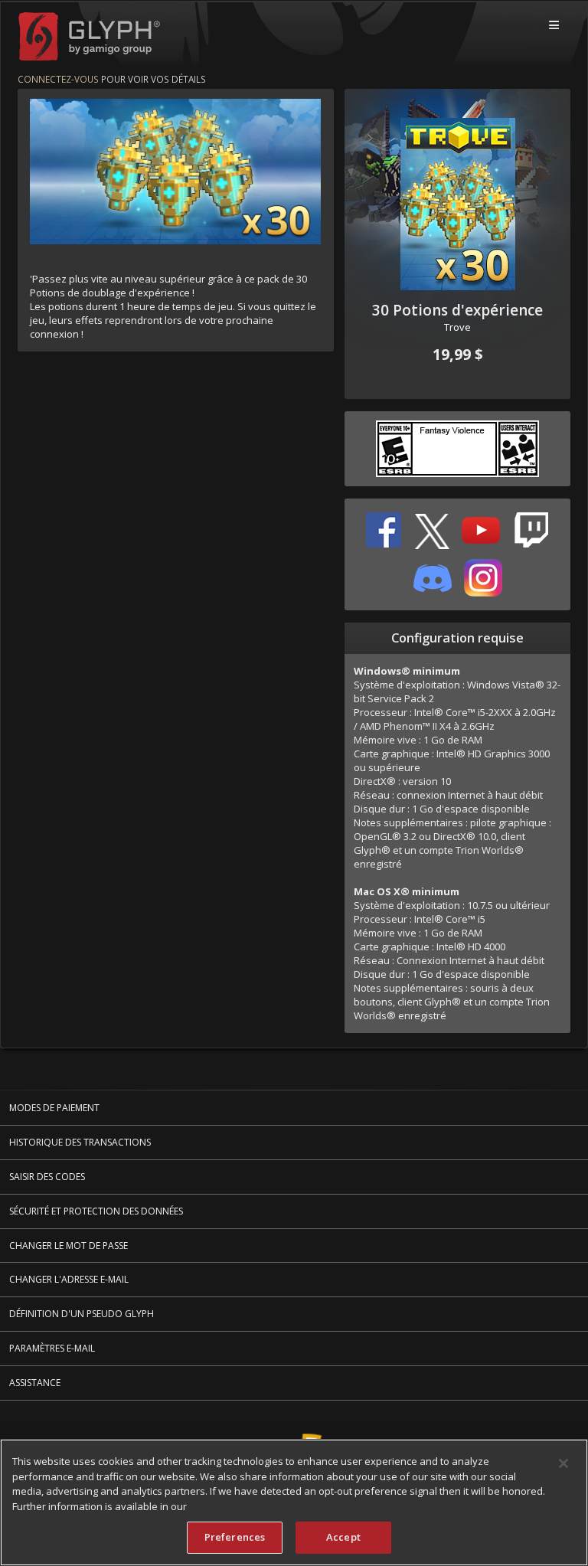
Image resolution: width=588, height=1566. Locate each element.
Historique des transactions (80, 1142)
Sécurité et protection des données (96, 1211)
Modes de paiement (54, 1107)
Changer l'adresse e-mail (69, 1279)
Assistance (34, 1382)
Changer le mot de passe (68, 1245)
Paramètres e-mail (52, 1348)
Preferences (234, 1537)
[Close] (563, 1463)
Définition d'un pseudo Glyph (81, 1313)
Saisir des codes (47, 1176)
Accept (343, 1537)
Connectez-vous (58, 79)
